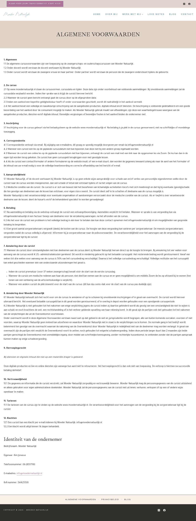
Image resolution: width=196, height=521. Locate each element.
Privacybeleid (110, 499)
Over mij (111, 14)
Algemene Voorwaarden (80, 499)
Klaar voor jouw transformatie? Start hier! (35, 4)
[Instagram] (184, 4)
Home (97, 14)
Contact (187, 14)
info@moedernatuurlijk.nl (29, 474)
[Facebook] (189, 4)
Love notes (156, 14)
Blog (172, 14)
